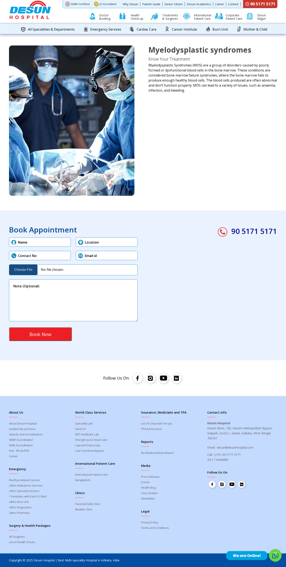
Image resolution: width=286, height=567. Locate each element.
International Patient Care (91, 474)
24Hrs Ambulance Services (26, 485)
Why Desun (130, 4)
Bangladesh (82, 480)
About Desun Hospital (23, 423)
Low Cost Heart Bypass (89, 451)
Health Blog (148, 487)
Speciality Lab (84, 423)
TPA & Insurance (151, 429)
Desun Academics (199, 4)
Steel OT (80, 429)
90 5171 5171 (262, 4)
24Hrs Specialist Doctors (24, 491)
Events (145, 482)
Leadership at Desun (22, 429)
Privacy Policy (149, 522)
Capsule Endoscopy (87, 445)
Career (219, 4)
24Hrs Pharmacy (19, 513)
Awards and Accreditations (26, 434)
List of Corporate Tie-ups (156, 423)
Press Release (150, 477)
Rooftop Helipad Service (24, 480)
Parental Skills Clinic (87, 504)
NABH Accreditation (21, 440)
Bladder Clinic (83, 509)
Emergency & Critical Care (91, 440)
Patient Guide (151, 4)
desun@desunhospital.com (235, 447)
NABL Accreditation (21, 445)
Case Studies (149, 493)
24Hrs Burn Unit (19, 502)
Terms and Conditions (155, 528)
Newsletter (148, 498)
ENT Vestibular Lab (87, 434)
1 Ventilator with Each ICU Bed (27, 496)
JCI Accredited (107, 4)
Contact (233, 4)
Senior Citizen (173, 4)
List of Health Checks (22, 542)
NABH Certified (80, 4)
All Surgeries (17, 536)
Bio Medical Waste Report (157, 453)
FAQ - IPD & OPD (19, 451)
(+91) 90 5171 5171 (227, 455)
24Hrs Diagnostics (20, 507)
